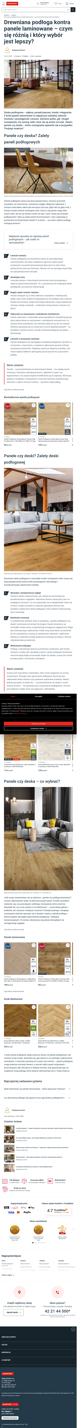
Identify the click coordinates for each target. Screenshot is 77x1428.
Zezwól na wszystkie (39, 723)
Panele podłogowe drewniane (7, 1264)
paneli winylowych (56, 1064)
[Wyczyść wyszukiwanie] (68, 9)
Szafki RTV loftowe (7, 1272)
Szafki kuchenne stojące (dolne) (27, 1271)
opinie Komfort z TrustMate (61, 1203)
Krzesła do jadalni (44, 1267)
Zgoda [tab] (13, 696)
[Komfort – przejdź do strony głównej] (8, 1373)
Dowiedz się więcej (20, 713)
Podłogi (25, 56)
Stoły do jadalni (44, 1263)
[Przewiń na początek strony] (73, 1329)
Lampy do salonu (7, 1269)
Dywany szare (43, 1270)
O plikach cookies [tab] (64, 696)
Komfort (6, 15)
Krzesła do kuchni (25, 1267)
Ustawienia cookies (37, 728)
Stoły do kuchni (25, 1263)
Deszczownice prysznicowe (66, 1267)
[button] (42, 3)
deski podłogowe (21, 578)
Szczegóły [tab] (38, 696)
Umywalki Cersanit (64, 1270)
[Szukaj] (73, 9)
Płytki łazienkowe (63, 1263)
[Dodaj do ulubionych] (34, 405)
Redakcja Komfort (18, 50)
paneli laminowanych (40, 217)
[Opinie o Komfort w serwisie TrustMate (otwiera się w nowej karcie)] (57, 1210)
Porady (13, 15)
